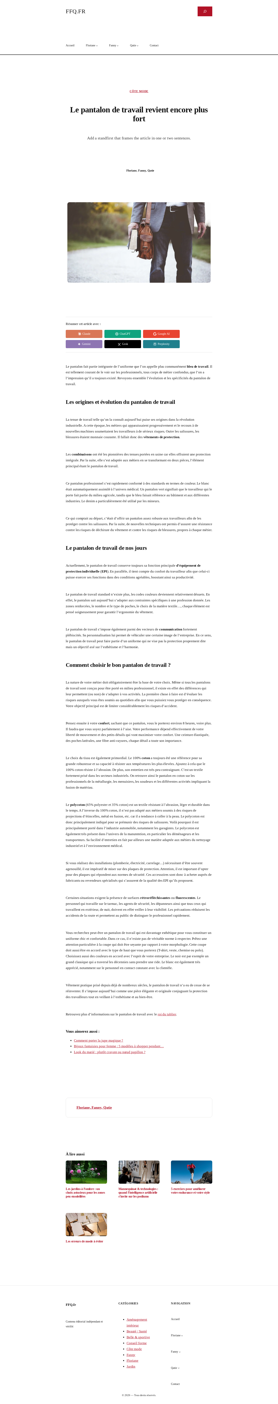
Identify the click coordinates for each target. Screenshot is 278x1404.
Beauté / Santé (137, 1331)
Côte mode (139, 91)
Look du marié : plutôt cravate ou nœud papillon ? (110, 1052)
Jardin (131, 1366)
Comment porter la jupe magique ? (98, 1040)
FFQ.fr (75, 11)
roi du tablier (167, 1014)
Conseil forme (137, 1343)
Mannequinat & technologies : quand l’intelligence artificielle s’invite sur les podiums (138, 1192)
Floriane (133, 1361)
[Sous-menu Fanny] (117, 45)
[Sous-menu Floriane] (97, 45)
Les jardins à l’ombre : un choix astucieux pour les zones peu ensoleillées (85, 1192)
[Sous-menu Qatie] (137, 45)
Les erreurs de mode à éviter (84, 1241)
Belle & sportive (138, 1337)
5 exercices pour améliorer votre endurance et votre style (190, 1190)
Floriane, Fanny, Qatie (94, 1107)
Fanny (131, 1355)
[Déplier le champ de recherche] (205, 11)
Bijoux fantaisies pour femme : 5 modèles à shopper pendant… (119, 1046)
